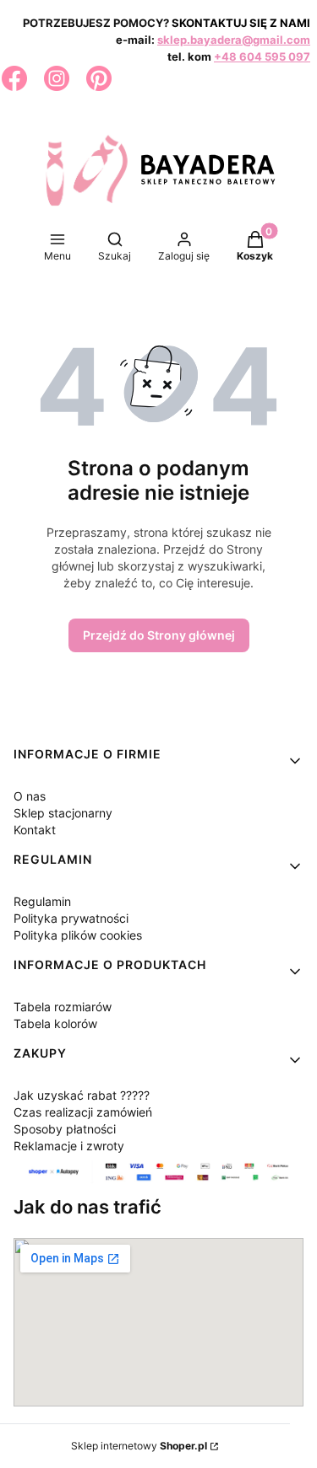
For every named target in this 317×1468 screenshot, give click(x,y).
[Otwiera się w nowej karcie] (14, 78)
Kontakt (35, 829)
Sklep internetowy (139, 1445)
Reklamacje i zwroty (69, 1146)
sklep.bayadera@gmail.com (233, 39)
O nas (30, 796)
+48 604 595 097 (262, 56)
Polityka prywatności (71, 918)
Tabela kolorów (55, 1023)
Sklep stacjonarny (63, 813)
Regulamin (42, 901)
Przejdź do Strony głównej (159, 635)
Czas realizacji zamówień (83, 1112)
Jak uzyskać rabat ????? (82, 1095)
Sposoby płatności (65, 1129)
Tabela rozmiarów (63, 1006)
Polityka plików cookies (78, 935)
